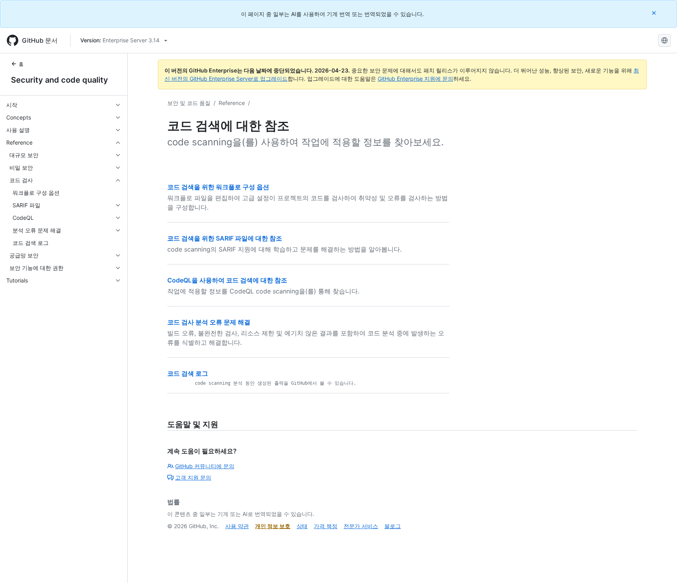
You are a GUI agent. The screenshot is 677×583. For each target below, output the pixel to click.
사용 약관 (237, 526)
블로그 (392, 526)
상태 (302, 526)
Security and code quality (59, 80)
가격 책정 (325, 526)
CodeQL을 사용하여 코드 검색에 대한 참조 (227, 280)
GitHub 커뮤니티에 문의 (204, 466)
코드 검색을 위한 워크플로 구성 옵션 (218, 187)
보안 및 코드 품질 (188, 103)
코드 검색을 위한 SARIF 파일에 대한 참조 (224, 238)
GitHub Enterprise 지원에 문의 (415, 78)
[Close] (654, 12)
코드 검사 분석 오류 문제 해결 (208, 322)
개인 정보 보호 (272, 526)
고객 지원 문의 (193, 477)
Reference (232, 103)
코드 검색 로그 (187, 373)
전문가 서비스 (361, 526)
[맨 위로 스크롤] (660, 566)
